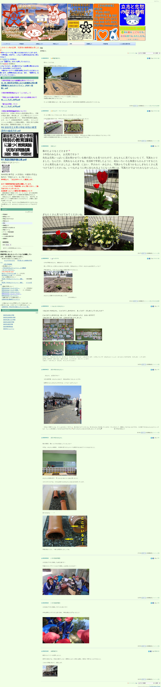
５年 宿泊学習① (55, 603)
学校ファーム (6, 229)
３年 (158, 146)
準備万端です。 (57, 58)
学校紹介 (21, 44)
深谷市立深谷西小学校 (9, 317)
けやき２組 (156, 58)
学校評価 (105, 44)
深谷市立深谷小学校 (8, 315)
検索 (37, 313)
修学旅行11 (54, 651)
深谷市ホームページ (8, 329)
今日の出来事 (155, 105)
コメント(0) (148, 105)
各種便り (5, 238)
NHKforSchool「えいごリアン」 (10, 295)
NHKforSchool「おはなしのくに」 (11, 292)
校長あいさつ (39, 44)
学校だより (56, 44)
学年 (71, 44)
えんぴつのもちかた (9, 260)
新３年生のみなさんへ (57, 369)
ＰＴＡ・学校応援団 (8, 232)
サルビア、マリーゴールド (60, 111)
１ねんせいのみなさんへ (58, 306)
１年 (158, 306)
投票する (136, 105)
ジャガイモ (56, 258)
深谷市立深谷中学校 (8, 322)
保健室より (89, 44)
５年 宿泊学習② (55, 558)
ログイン (156, 1)
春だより (53, 146)
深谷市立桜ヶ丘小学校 (9, 319)
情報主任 (156, 651)
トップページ (6, 44)
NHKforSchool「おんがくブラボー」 (11, 294)
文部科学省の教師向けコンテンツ (11, 299)
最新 (4, 245)
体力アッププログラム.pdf (9, 273)
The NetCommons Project (154, 686)
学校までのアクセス (8, 218)
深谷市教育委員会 (8, 326)
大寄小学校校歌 (8, 264)
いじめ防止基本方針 (125, 44)
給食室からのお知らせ (9, 227)
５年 (158, 558)
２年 (158, 437)
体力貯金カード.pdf (7, 275)
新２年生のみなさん (56, 437)
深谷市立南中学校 (8, 324)
